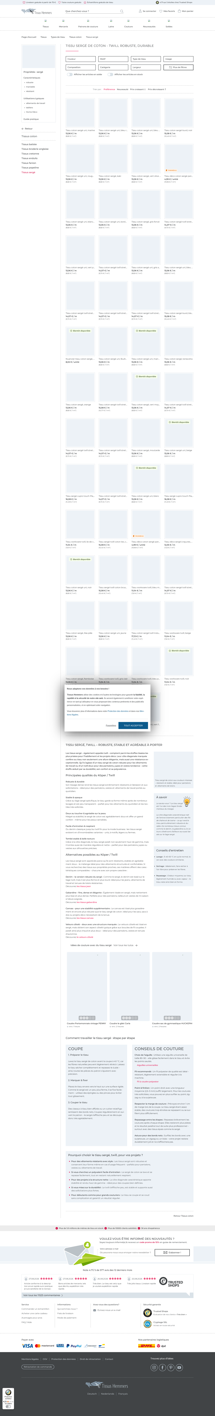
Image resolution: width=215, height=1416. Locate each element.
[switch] (8, 1406)
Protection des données (118, 711)
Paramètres (111, 725)
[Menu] (12, 1389)
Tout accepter (133, 725)
